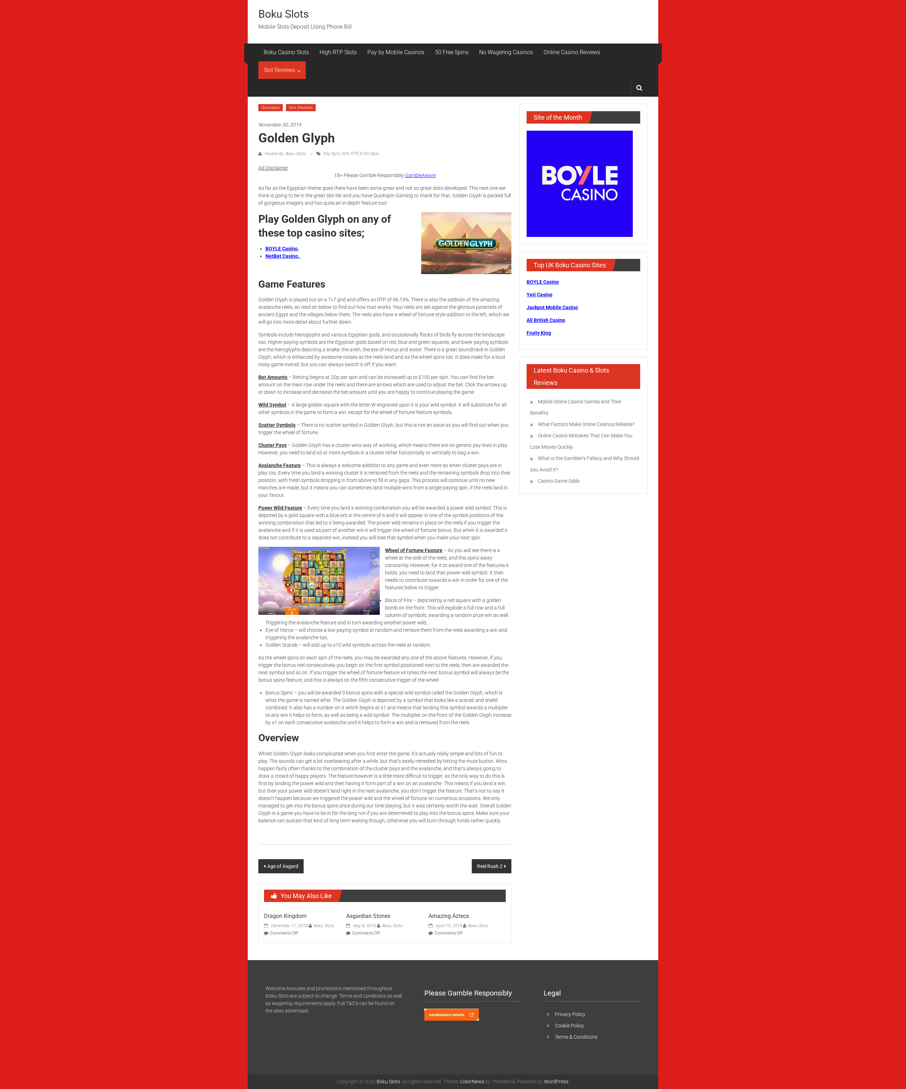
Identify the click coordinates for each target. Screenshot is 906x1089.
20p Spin (331, 153)
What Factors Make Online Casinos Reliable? (586, 424)
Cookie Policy (569, 1025)
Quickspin (270, 107)
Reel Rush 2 (490, 866)
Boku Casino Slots (286, 52)
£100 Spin (369, 153)
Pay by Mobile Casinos (395, 52)
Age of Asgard (282, 866)
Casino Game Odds (559, 481)
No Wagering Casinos (506, 52)
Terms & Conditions (576, 1037)
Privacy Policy (570, 1014)
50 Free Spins (452, 52)
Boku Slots (283, 14)
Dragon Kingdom (285, 916)
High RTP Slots (338, 52)
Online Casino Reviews (572, 52)
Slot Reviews (279, 70)
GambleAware (420, 175)
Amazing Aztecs (449, 916)
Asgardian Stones (368, 916)
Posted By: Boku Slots (284, 153)
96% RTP (350, 153)
